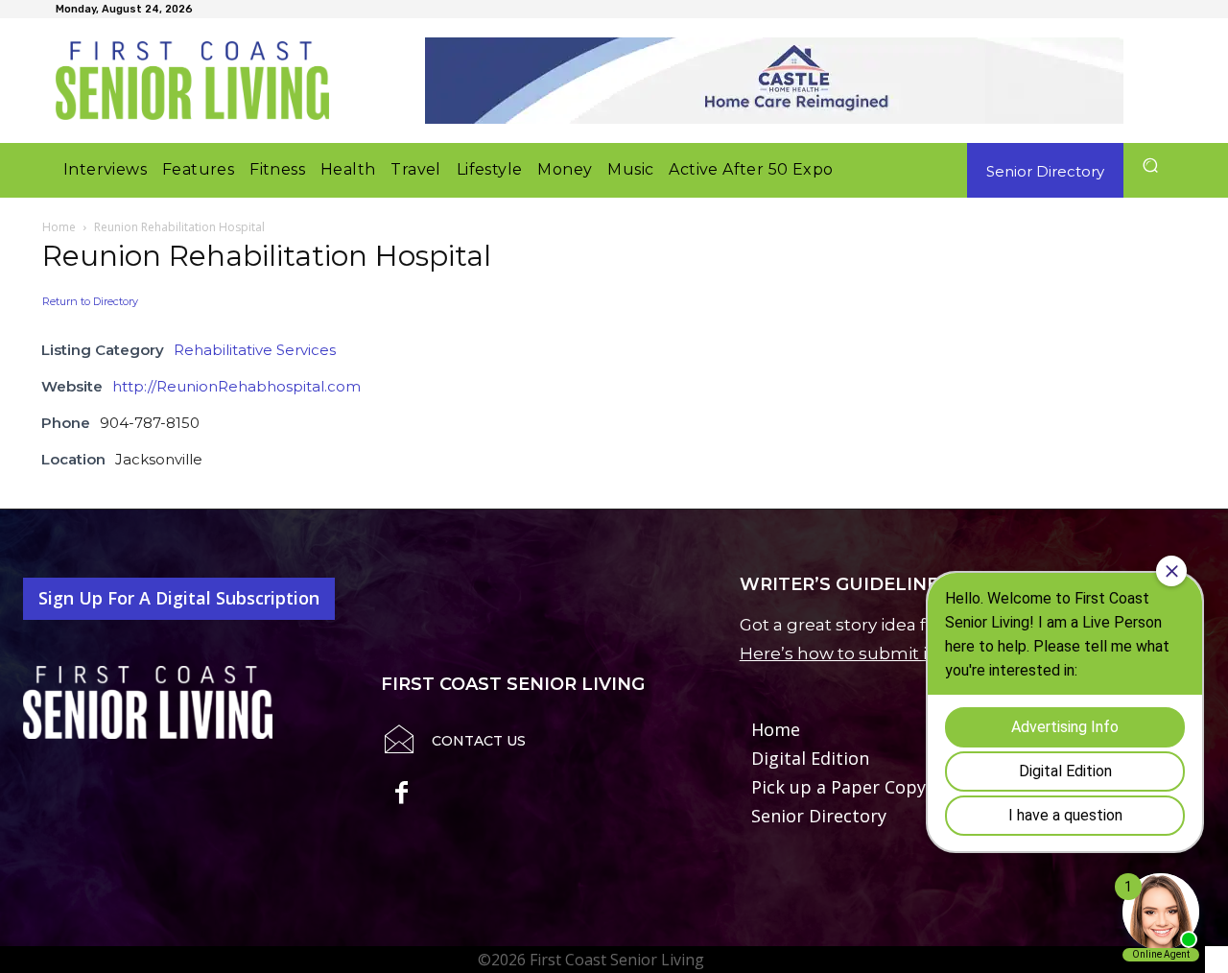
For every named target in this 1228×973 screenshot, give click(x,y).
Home (59, 227)
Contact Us (479, 740)
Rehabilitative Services (255, 350)
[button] (1149, 165)
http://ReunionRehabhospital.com (236, 386)
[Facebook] (401, 795)
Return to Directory (90, 301)
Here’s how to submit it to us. (860, 653)
